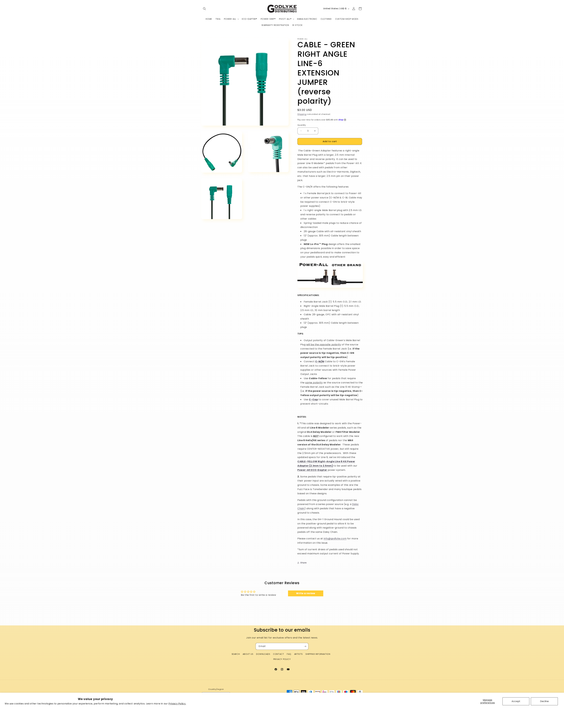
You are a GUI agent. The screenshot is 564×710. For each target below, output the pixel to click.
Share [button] (303, 562)
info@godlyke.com (335, 538)
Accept (516, 701)
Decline (544, 701)
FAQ (289, 654)
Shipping (301, 114)
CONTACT (278, 654)
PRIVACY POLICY (282, 659)
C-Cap (313, 399)
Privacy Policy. (177, 703)
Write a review (305, 593)
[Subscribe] (305, 646)
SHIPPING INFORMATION (318, 654)
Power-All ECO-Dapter (312, 470)
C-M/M (319, 361)
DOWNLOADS (263, 654)
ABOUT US (248, 654)
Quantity (301, 125)
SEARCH (236, 654)
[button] (204, 8)
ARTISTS (298, 654)
